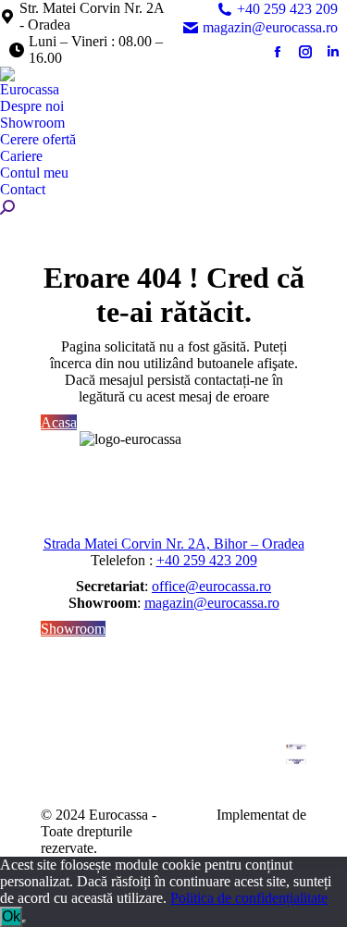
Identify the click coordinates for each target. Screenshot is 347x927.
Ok (11, 916)
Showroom (73, 629)
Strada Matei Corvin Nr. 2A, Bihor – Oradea (173, 543)
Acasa (59, 422)
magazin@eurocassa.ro (270, 27)
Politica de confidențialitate (249, 898)
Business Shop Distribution (263, 839)
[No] (24, 921)
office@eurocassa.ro (211, 586)
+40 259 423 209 (287, 9)
